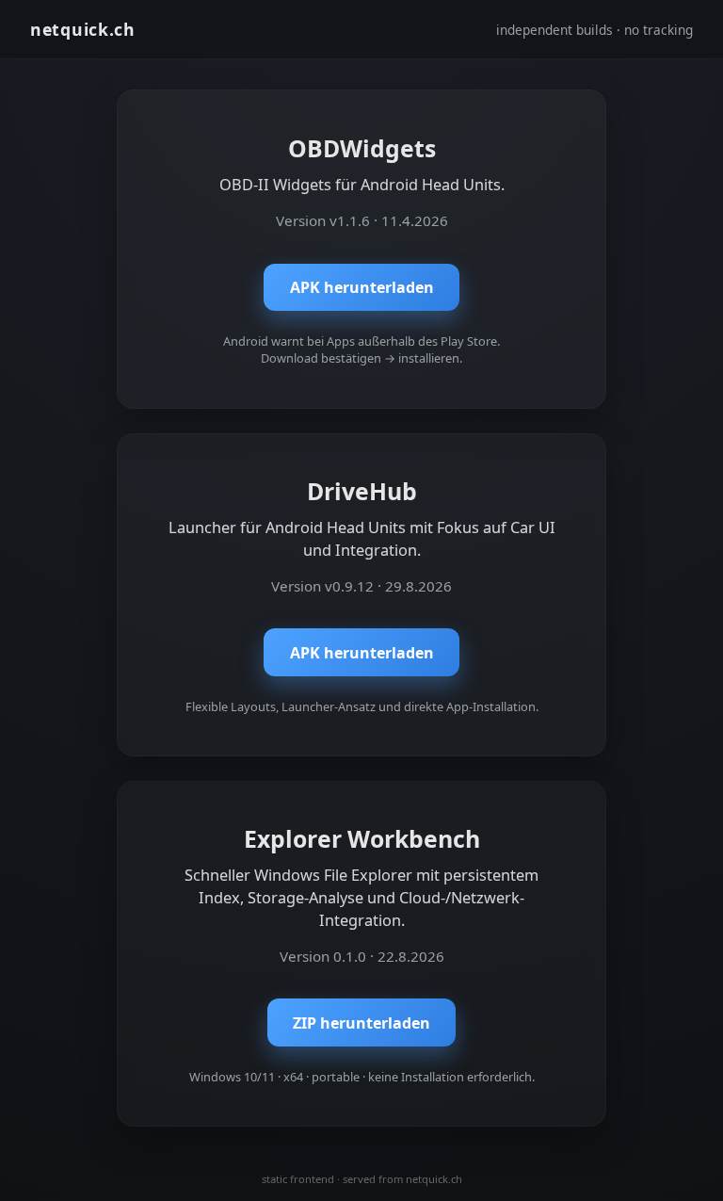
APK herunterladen (362, 287)
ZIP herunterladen (361, 1023)
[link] (361, 249)
